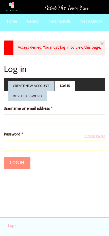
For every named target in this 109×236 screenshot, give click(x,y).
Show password (94, 136)
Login (12, 225)
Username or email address (28, 108)
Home (12, 21)
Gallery (33, 21)
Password (13, 134)
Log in (68, 87)
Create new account (31, 86)
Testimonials (60, 21)
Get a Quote (91, 21)
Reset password (27, 96)
